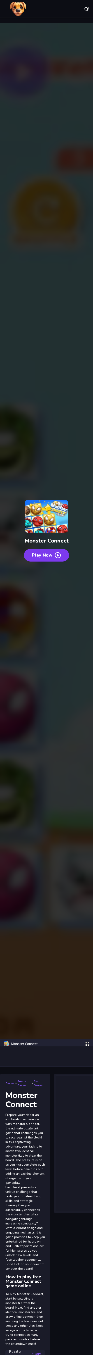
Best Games (38, 1083)
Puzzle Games (21, 1083)
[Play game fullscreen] (87, 1044)
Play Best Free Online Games (18, 9)
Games (9, 1083)
